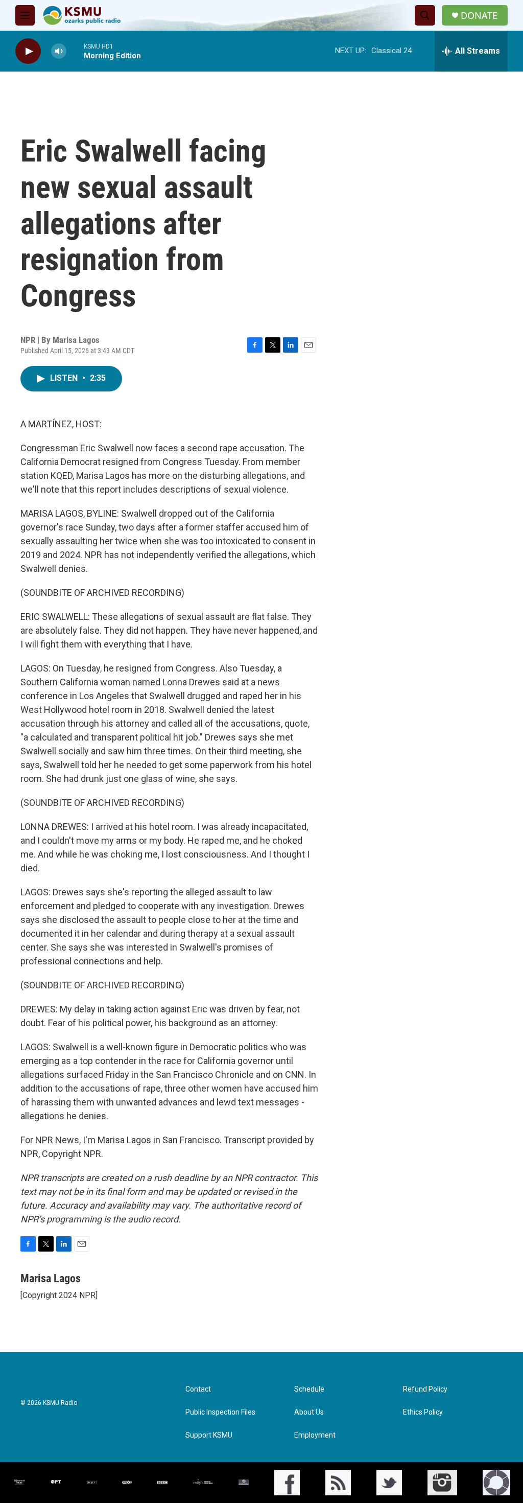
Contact (198, 1389)
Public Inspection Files (220, 1412)
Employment (315, 1435)
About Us (309, 1412)
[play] (28, 51)
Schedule (309, 1389)
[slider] (75, 50)
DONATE (479, 15)
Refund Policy (425, 1389)
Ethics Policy (423, 1412)
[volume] (58, 51)
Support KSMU (208, 1435)
